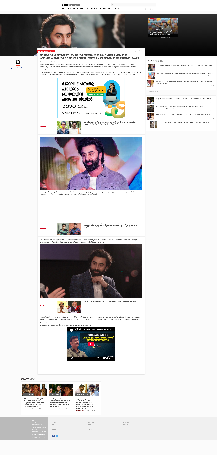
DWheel (54, 424)
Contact (35, 429)
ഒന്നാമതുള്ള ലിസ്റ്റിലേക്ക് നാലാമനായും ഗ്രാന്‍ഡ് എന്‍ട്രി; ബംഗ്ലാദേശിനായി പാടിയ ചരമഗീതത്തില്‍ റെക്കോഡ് (160, 32)
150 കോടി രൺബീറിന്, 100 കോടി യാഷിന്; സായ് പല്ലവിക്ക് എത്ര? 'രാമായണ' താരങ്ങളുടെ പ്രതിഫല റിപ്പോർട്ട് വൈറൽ (34, 402)
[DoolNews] (70, 5)
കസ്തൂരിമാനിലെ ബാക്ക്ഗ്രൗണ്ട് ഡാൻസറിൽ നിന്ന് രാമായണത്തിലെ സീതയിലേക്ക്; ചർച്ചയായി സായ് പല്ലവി (60, 402)
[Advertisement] (91, 98)
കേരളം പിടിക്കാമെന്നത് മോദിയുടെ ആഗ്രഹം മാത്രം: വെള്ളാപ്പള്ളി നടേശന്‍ (111, 301)
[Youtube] (155, 9)
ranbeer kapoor (58, 362)
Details (54, 429)
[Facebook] (145, 9)
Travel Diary (91, 422)
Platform (126, 422)
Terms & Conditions (39, 427)
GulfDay (90, 429)
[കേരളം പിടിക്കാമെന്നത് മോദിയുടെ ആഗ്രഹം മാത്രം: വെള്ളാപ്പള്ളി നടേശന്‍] (69, 307)
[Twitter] (148, 9)
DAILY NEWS (80, 8)
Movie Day (126, 424)
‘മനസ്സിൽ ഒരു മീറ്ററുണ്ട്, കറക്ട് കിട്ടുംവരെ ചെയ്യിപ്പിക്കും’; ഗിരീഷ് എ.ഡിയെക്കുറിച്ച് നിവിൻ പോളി (185, 65)
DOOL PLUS (117, 8)
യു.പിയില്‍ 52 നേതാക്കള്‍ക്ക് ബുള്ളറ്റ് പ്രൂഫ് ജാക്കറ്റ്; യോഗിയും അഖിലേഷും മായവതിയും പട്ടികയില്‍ (185, 73)
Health (54, 427)
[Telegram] (153, 9)
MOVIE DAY (103, 8)
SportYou (90, 427)
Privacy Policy (37, 425)
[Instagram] (150, 9)
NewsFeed (126, 427)
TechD (54, 422)
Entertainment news (47, 362)
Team (34, 422)
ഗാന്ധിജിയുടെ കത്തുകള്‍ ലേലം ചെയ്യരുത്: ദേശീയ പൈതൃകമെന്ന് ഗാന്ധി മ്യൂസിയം (188, 122)
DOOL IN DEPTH (70, 8)
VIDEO (87, 8)
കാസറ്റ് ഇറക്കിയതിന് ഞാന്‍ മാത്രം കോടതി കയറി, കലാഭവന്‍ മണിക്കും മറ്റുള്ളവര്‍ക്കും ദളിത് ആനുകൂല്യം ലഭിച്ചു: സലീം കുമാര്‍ (110, 123)
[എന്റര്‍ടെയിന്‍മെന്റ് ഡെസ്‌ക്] (18, 62)
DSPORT (110, 8)
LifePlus (90, 424)
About (34, 420)
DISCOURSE (94, 8)
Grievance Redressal (39, 431)
